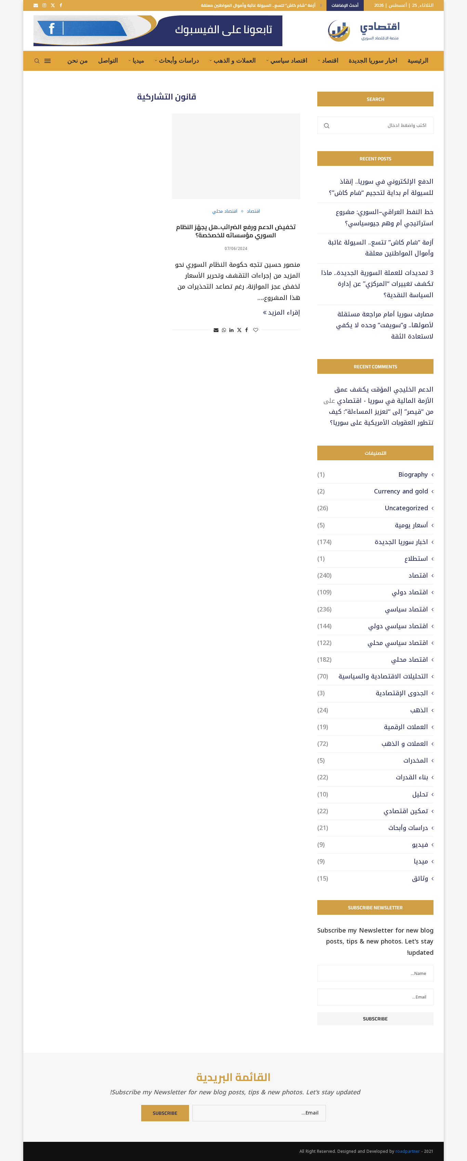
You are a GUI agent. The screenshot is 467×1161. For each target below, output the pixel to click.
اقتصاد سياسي (288, 60)
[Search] (37, 61)
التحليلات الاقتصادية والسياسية (372, 676)
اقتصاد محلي (372, 660)
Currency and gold (372, 491)
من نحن (77, 60)
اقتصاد (330, 60)
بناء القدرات (372, 777)
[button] (321, 5)
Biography (372, 475)
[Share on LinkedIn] (231, 330)
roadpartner (408, 1151)
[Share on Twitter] (239, 330)
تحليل (372, 794)
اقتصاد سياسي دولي (372, 626)
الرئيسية (418, 60)
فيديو (372, 845)
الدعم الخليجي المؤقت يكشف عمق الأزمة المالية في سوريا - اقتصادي (383, 395)
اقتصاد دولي (372, 592)
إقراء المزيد (284, 312)
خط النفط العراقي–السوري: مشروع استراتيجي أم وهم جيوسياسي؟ (384, 217)
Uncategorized (372, 508)
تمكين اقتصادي (372, 811)
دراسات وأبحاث (179, 60)
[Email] (36, 5)
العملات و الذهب (235, 60)
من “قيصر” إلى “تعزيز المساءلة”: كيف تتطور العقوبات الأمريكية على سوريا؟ (381, 417)
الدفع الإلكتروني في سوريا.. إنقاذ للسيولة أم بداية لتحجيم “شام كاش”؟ (381, 187)
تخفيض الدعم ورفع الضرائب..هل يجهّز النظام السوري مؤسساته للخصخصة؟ (236, 231)
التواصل (108, 60)
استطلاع (372, 559)
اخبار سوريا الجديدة (373, 60)
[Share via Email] (216, 330)
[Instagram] (44, 5)
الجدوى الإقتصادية (372, 693)
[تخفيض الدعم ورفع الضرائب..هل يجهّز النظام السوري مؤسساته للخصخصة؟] (236, 156)
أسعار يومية (372, 525)
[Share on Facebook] (246, 330)
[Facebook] (60, 5)
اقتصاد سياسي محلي (372, 643)
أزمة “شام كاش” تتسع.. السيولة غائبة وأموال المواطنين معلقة (258, 5)
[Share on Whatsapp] (224, 330)
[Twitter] (53, 5)
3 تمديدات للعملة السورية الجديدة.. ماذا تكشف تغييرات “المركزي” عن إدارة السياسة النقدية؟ (377, 284)
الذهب (372, 710)
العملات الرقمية (372, 727)
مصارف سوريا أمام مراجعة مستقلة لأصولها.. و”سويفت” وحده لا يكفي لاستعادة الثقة (384, 325)
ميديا (138, 60)
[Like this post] (255, 330)
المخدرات (372, 760)
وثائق (372, 878)
